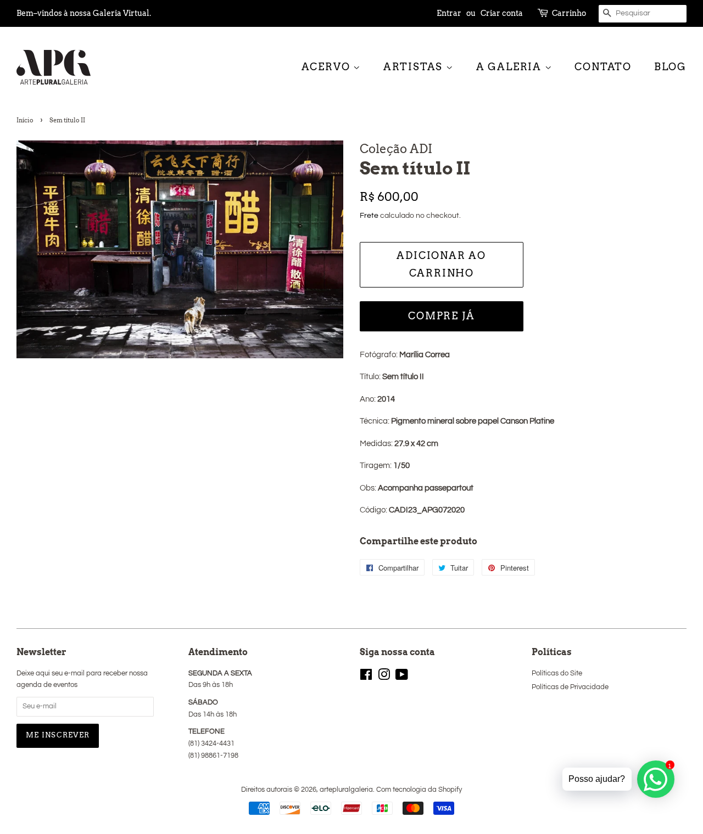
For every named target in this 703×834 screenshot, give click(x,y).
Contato (603, 66)
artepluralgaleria (346, 789)
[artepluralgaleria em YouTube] (401, 677)
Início (25, 120)
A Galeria (510, 66)
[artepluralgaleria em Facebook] (366, 677)
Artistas (414, 66)
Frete (369, 215)
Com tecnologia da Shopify (419, 789)
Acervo (328, 66)
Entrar (449, 13)
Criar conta (502, 13)
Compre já (441, 316)
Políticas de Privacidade (570, 687)
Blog (670, 66)
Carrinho (569, 13)
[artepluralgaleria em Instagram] (384, 677)
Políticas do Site (557, 673)
